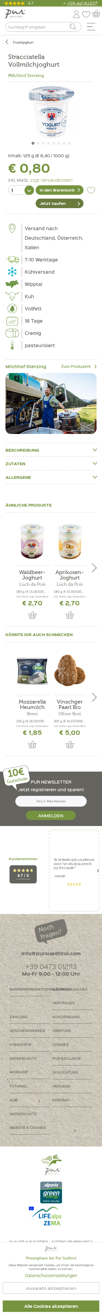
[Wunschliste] (87, 13)
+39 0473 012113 (51, 966)
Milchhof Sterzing (26, 75)
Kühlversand (66, 1016)
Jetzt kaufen (53, 203)
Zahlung (18, 1016)
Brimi (32, 713)
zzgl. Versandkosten (51, 180)
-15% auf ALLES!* (82, 3)
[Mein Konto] (76, 13)
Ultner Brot (69, 713)
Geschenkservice (27, 1030)
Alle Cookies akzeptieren (51, 1306)
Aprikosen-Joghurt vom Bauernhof (69, 575)
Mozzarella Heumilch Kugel (32, 704)
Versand (61, 1086)
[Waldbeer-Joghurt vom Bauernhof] (32, 541)
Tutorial (18, 1086)
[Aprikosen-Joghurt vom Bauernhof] (70, 541)
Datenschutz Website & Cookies (28, 1120)
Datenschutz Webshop (23, 1065)
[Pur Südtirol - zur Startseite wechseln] (15, 14)
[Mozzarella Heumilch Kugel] (32, 670)
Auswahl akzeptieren (51, 1288)
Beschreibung (22, 450)
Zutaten (15, 463)
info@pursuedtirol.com (51, 953)
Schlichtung (65, 1072)
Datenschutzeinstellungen (51, 1275)
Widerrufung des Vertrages (70, 996)
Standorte (21, 1044)
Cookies (60, 1044)
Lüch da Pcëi (32, 584)
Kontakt (61, 1100)
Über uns (61, 1030)
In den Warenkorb (57, 190)
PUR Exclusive (66, 1058)
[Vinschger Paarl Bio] (70, 670)
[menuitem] (93, 28)
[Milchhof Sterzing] (51, 403)
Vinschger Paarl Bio (70, 704)
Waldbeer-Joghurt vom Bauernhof (32, 575)
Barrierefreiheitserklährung (30, 989)
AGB (13, 1100)
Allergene (18, 477)
